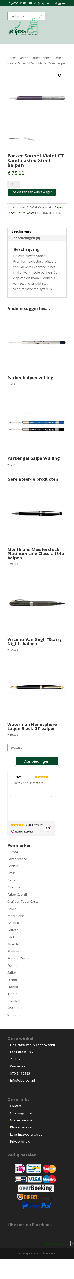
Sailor (11, 972)
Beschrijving (21, 231)
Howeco (50, 1253)
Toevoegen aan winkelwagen (32, 192)
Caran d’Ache (17, 859)
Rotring (12, 965)
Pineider (13, 944)
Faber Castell (17, 894)
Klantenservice (21, 1127)
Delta (11, 880)
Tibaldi (12, 994)
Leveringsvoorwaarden (27, 1134)
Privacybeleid (20, 1141)
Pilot (10, 937)
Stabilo (12, 987)
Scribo (12, 980)
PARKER (13, 923)
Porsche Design (18, 958)
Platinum (14, 951)
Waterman (15, 1015)
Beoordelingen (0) (25, 238)
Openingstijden (21, 1113)
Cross (11, 873)
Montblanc (15, 916)
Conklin (13, 866)
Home (11, 58)
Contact (15, 1106)
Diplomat (14, 887)
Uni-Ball (13, 1001)
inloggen (59, 3)
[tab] (37, 231)
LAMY (11, 908)
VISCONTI (14, 1008)
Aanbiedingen (37, 761)
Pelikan (12, 930)
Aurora (12, 852)
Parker (23, 58)
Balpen (58, 207)
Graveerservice (21, 1120)
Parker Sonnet (41, 58)
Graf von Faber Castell (23, 901)
